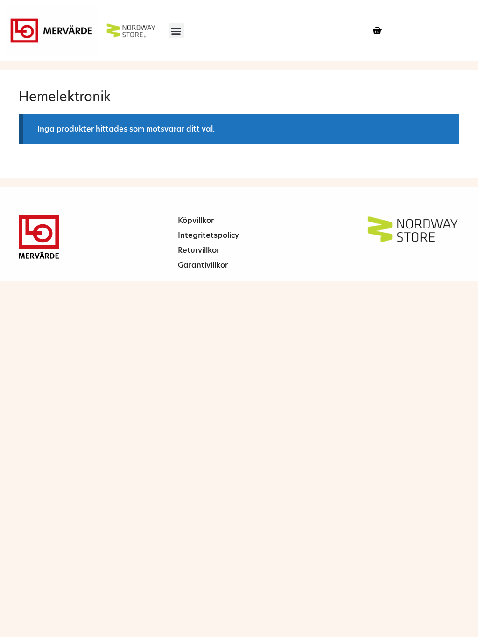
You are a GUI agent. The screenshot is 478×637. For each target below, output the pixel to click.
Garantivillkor (203, 265)
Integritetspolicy (208, 235)
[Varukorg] (377, 31)
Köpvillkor (196, 220)
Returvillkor (198, 250)
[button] (176, 30)
